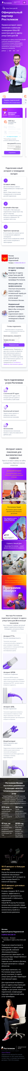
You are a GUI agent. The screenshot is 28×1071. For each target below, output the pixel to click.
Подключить (12, 152)
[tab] (12, 101)
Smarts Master (6, 1052)
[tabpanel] (14, 133)
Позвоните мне (14, 345)
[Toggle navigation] (24, 2)
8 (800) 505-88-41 (20, 263)
